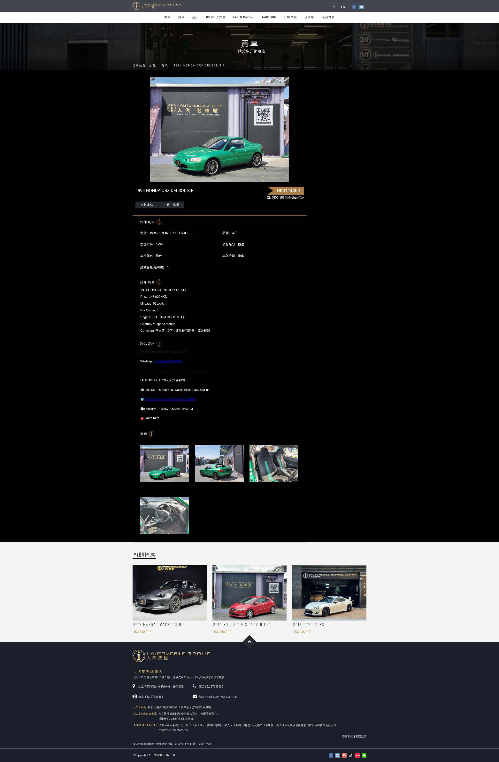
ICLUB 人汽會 (216, 17)
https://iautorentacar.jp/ (173, 730)
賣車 (181, 17)
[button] (364, 755)
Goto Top (250, 642)
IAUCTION (269, 17)
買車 (167, 17)
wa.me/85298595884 (168, 361)
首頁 (152, 65)
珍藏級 (309, 17)
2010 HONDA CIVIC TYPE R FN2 (242, 624)
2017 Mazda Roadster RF (158, 624)
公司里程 (290, 17)
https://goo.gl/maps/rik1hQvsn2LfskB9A (170, 399)
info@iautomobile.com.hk (221, 696)
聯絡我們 (347, 736)
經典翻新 (328, 17)
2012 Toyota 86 (309, 624)
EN (343, 7)
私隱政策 (361, 736)
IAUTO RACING (244, 17)
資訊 (195, 17)
